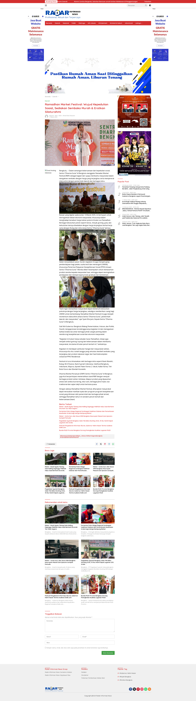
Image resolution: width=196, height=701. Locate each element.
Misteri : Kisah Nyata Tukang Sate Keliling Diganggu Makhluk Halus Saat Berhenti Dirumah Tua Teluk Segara (86, 407)
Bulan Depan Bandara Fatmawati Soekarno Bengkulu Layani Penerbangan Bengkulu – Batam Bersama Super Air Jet (136, 195)
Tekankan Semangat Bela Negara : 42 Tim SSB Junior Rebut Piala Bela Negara (138, 1)
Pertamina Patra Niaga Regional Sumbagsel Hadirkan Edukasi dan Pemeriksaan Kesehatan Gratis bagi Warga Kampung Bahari (86, 412)
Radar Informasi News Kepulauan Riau (57, 675)
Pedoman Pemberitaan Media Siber (93, 678)
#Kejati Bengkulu (125, 677)
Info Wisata (92, 23)
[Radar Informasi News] (63, 14)
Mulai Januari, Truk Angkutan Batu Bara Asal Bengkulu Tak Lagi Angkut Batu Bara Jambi (136, 224)
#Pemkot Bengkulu (126, 680)
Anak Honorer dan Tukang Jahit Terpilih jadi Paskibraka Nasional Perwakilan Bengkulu (135, 217)
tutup (42, 8)
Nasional (66, 23)
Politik (74, 23)
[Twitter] (134, 689)
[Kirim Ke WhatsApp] (113, 444)
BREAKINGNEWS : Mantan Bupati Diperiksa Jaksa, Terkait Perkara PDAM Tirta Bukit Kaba (136, 210)
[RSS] (149, 689)
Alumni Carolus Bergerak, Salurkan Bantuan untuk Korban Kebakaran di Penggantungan (71, 1)
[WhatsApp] (145, 689)
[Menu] (46, 5)
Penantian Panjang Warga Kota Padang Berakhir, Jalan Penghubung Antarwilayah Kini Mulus (136, 188)
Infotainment (103, 23)
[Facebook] (130, 689)
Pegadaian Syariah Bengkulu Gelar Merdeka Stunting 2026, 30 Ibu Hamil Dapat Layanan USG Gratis (86, 422)
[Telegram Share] (109, 444)
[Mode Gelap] (150, 5)
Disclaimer (84, 675)
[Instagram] (142, 689)
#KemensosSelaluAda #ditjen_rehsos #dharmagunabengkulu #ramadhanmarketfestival (81, 436)
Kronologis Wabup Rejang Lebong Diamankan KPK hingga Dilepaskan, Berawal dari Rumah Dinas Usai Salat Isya (136, 202)
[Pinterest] (138, 689)
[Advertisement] (98, 40)
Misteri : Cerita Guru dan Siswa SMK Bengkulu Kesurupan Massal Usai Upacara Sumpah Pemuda (85, 417)
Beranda (49, 23)
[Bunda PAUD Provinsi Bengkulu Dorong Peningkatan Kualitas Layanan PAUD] (104, 481)
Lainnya (138, 23)
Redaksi (83, 672)
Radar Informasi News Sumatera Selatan (58, 672)
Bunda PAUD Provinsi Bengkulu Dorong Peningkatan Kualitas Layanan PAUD (85, 430)
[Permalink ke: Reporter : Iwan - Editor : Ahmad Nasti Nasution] (46, 116)
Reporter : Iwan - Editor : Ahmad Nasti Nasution (62, 115)
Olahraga (82, 23)
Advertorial (129, 23)
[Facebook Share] (96, 444)
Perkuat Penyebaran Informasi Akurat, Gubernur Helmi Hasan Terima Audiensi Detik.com (85, 426)
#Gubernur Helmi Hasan (128, 673)
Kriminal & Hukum (116, 23)
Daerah (57, 23)
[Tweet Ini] (100, 444)
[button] (146, 5)
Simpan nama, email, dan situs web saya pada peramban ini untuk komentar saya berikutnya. (77, 648)
